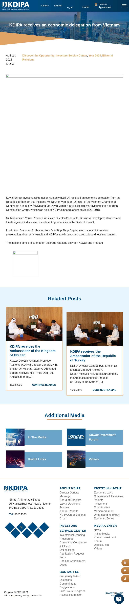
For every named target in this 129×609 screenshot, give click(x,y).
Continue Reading (45, 389)
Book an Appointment (103, 6)
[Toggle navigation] (124, 5)
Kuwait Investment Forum (102, 438)
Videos (93, 459)
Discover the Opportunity (39, 55)
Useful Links (36, 459)
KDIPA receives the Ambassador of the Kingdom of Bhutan (32, 351)
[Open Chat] (119, 599)
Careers (45, 5)
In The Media (37, 437)
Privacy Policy (22, 600)
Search (85, 7)
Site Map (8, 600)
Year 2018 (94, 55)
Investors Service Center (71, 55)
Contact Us (36, 600)
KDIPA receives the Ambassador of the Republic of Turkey (94, 356)
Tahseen (58, 5)
